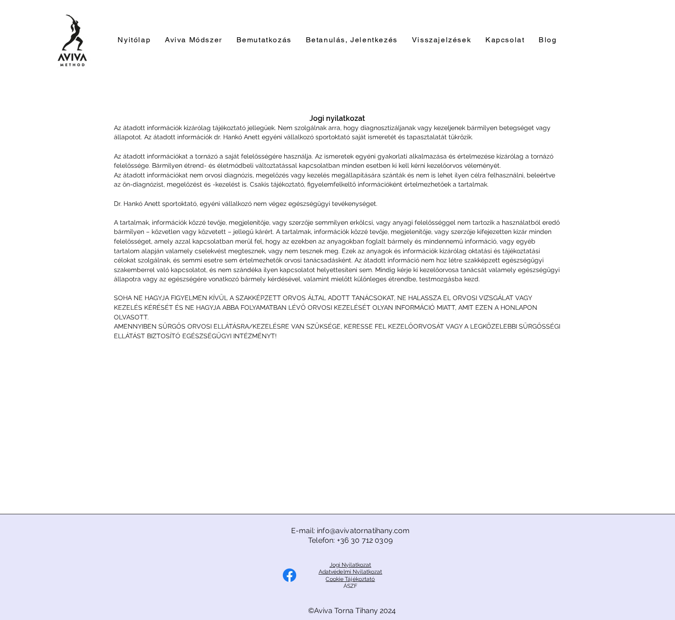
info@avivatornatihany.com (363, 530)
